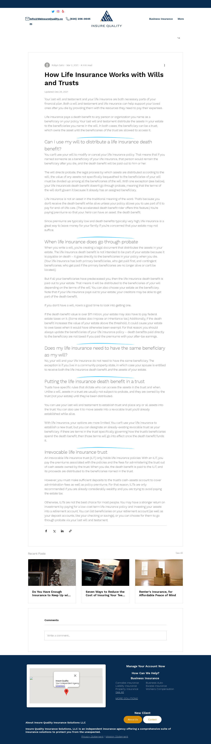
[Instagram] (58, 11)
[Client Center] (27, 18)
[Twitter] (53, 11)
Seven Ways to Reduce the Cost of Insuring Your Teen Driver (105, 593)
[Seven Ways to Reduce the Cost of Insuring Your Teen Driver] (105, 572)
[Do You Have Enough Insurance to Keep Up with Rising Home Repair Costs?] (52, 572)
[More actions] (164, 65)
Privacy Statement (92, 736)
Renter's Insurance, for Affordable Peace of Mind (157, 593)
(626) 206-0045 (80, 18)
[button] (178, 37)
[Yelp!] (63, 11)
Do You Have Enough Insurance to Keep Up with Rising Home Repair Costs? (52, 593)
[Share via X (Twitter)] (54, 531)
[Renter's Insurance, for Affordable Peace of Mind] (159, 572)
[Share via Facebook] (46, 531)
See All (179, 553)
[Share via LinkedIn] (62, 531)
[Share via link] (70, 531)
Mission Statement (117, 736)
